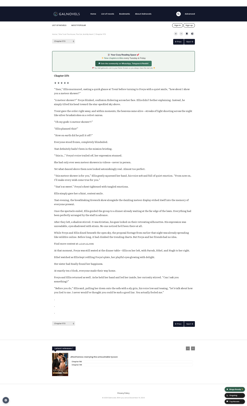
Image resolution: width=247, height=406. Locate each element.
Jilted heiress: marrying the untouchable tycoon (94, 357)
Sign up (189, 25)
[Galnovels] (67, 13)
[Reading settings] (6, 400)
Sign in (177, 25)
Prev (179, 41)
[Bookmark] (187, 34)
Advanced (190, 14)
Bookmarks (124, 14)
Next (188, 41)
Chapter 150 (77, 362)
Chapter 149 (77, 365)
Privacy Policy (123, 393)
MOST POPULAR (78, 25)
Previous (188, 348)
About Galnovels (143, 14)
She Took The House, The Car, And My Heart (76, 34)
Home (93, 14)
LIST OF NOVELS (59, 25)
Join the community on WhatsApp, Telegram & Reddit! (124, 63)
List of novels (107, 14)
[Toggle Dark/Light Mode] (192, 34)
